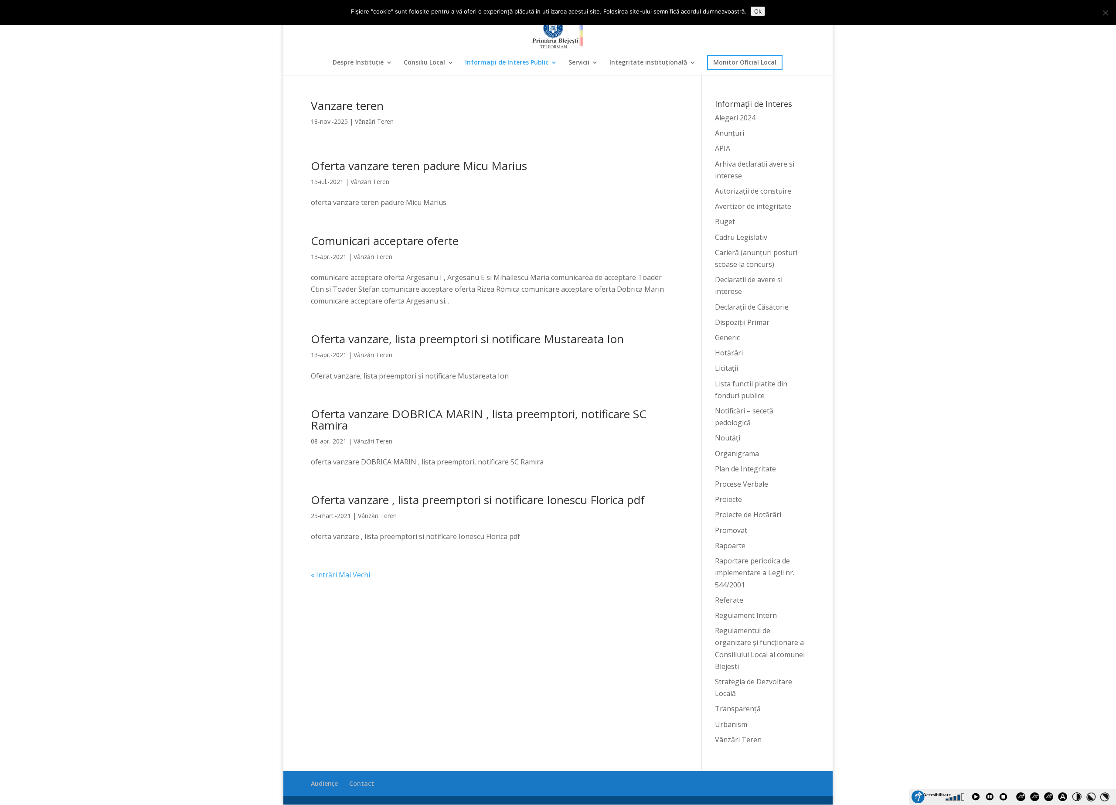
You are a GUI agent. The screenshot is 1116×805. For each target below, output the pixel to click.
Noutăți (727, 438)
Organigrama (737, 453)
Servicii (578, 62)
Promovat (731, 530)
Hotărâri (729, 353)
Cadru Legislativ (741, 237)
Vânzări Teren (374, 121)
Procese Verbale (741, 484)
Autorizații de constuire (753, 191)
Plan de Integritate (745, 469)
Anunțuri (729, 133)
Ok (758, 11)
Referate (729, 600)
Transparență (738, 708)
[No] (1105, 12)
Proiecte (728, 499)
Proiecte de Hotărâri (748, 514)
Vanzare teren (347, 105)
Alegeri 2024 (735, 118)
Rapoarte (730, 545)
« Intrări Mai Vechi (340, 575)
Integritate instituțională (648, 62)
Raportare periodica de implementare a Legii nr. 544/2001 (754, 572)
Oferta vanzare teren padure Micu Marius (419, 166)
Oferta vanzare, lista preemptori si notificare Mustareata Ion (467, 339)
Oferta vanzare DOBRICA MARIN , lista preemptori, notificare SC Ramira (478, 419)
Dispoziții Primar (742, 322)
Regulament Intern (746, 615)
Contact (361, 783)
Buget (725, 221)
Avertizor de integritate (753, 206)
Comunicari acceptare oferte (385, 241)
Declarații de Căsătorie (752, 307)
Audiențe (324, 783)
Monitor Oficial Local (744, 62)
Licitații (726, 368)
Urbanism (731, 724)
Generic (727, 337)
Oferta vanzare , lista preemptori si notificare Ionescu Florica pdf (478, 500)
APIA (722, 148)
